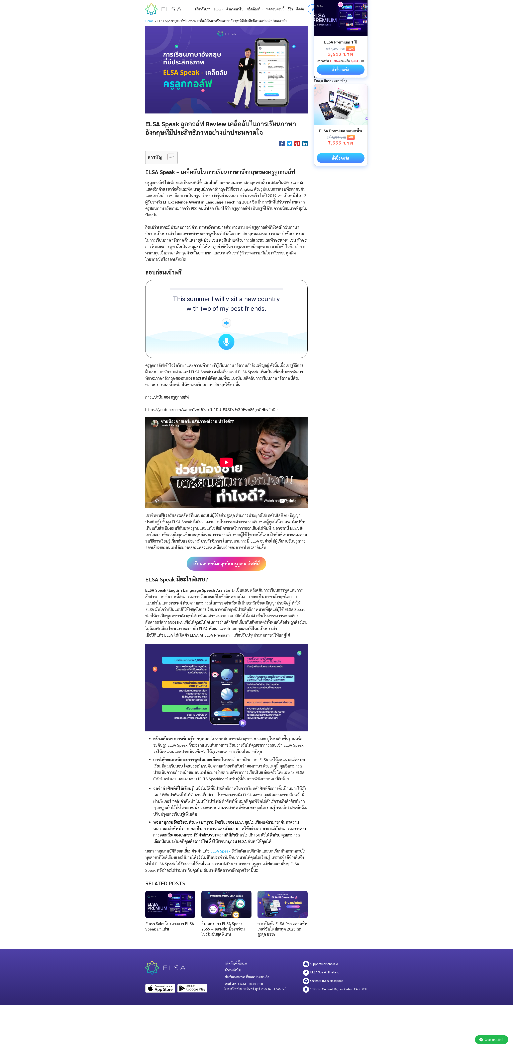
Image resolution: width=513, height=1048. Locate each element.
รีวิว (290, 9)
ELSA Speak (219, 851)
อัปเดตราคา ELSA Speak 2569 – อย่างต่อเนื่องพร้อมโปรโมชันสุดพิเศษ (223, 929)
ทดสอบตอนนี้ (275, 9)
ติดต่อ (300, 9)
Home (149, 21)
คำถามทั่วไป (234, 9)
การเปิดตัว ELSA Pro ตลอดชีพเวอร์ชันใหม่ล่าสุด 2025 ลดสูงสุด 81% (283, 929)
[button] (168, 157)
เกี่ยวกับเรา (202, 9)
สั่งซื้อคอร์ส (340, 69)
